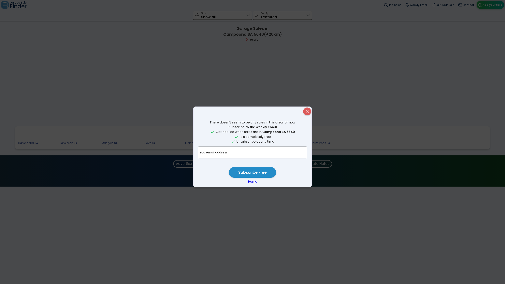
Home (252, 181)
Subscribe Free (252, 172)
